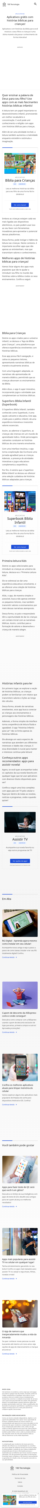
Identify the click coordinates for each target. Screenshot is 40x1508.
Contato (20, 1486)
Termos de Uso (20, 1478)
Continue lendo (8, 957)
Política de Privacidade (20, 1474)
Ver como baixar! (20, 205)
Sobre (20, 1482)
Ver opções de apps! (20, 861)
